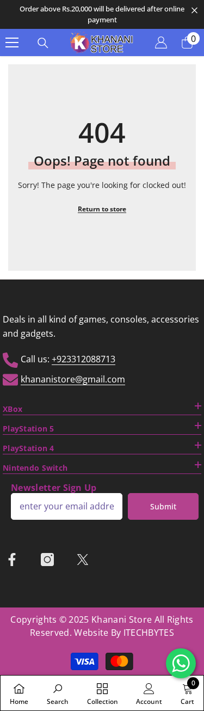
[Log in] (161, 42)
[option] (102, 14)
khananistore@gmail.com (73, 379)
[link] (58, 693)
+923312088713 (83, 359)
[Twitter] (82, 559)
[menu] (11, 42)
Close (194, 11)
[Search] (43, 43)
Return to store (102, 209)
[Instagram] (47, 559)
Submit (163, 506)
